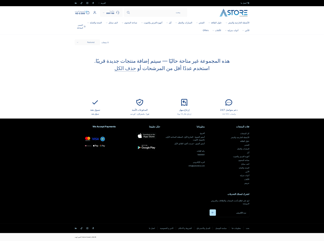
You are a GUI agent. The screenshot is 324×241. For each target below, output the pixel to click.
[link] (245, 3)
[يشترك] (213, 212)
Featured (91, 42)
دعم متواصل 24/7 (228, 110)
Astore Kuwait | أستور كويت (83, 237)
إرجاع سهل (184, 110)
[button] (82, 12)
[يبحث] (128, 12)
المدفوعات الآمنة (140, 110)
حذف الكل (125, 68)
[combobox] (155, 12)
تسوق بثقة (95, 110)
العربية (103, 3)
